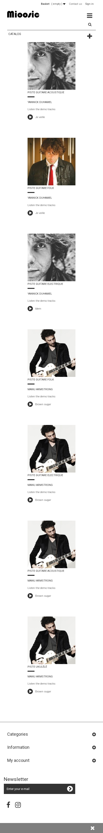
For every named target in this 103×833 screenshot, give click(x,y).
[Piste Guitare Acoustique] (51, 66)
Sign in (89, 3)
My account (18, 760)
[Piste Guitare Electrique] (51, 257)
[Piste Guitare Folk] (51, 161)
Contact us (75, 3)
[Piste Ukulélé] (51, 640)
